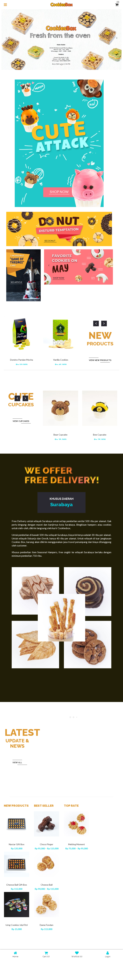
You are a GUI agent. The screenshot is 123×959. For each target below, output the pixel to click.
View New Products (100, 360)
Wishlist (76, 956)
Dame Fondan (46, 925)
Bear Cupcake (60, 434)
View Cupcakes (21, 421)
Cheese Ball (47, 884)
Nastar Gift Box (16, 844)
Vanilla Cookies (60, 359)
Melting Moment (76, 844)
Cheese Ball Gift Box (16, 884)
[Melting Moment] (76, 824)
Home (15, 956)
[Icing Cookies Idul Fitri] (16, 904)
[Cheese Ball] (46, 864)
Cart (46, 956)
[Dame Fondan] (46, 904)
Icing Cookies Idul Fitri (16, 925)
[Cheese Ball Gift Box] (16, 864)
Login (107, 956)
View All (17, 762)
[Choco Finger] (46, 824)
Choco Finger (46, 844)
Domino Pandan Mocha (21, 359)
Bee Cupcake (99, 434)
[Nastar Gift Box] (16, 824)
